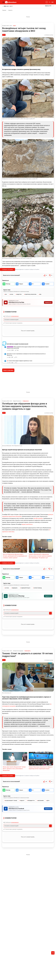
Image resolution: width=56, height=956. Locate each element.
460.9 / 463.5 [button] (8, 6)
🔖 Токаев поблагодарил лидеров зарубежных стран (19, 360)
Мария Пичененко (17, 401)
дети (48, 800)
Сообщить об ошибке (7, 269)
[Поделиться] (53, 953)
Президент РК (31, 800)
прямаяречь (27, 650)
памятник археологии (30, 294)
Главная (4, 10)
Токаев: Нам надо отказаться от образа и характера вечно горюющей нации (40, 767)
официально (26, 401)
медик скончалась (27, 524)
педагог (22, 800)
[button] (49, 6)
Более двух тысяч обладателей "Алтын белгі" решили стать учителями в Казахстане (14, 768)
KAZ (53, 2)
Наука (11, 294)
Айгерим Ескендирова (18, 650)
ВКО (40, 294)
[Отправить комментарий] (50, 319)
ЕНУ (6, 294)
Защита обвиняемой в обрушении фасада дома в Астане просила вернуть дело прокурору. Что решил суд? (40, 555)
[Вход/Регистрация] (49, 2)
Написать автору (49, 34)
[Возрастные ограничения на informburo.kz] (46, 2)
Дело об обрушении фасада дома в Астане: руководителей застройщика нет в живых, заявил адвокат (15, 555)
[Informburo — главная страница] (11, 2)
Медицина (15, 587)
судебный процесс (25, 587)
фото (15, 25)
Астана (7, 587)
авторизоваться (15, 316)
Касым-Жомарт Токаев (11, 800)
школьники (41, 800)
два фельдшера (38, 518)
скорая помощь (38, 587)
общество (19, 294)
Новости (10, 10)
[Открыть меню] (3, 2)
